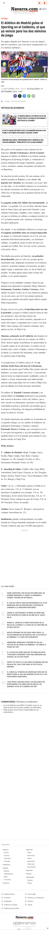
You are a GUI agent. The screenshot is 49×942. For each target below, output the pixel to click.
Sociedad (7, 861)
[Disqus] (24, 746)
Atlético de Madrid (18, 101)
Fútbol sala (30, 864)
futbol (7, 101)
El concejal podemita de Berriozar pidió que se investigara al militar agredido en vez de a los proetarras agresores (27, 674)
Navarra (6, 850)
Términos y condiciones (26, 702)
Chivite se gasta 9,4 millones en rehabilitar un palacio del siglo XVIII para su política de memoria (27, 664)
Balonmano (31, 861)
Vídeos (29, 883)
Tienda (29, 905)
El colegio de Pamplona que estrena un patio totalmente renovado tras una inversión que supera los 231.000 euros (26, 655)
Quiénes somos (9, 894)
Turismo (30, 901)
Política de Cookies (10, 905)
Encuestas (7, 879)
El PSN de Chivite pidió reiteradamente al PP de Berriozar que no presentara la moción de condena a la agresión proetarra (27, 605)
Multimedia (30, 877)
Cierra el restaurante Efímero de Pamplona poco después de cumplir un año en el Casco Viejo (26, 615)
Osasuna (6, 883)
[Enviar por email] (33, 96)
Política (6, 852)
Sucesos (7, 855)
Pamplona (6, 865)
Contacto (7, 898)
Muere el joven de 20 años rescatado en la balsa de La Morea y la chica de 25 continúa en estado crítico (27, 625)
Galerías (30, 880)
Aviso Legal (31, 894)
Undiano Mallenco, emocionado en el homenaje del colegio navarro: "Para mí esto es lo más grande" (23, 141)
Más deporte (31, 867)
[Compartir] (15, 96)
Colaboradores (8, 874)
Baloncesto (31, 855)
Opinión (5, 868)
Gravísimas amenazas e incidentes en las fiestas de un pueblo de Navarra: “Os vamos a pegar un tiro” (26, 645)
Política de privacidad (11, 908)
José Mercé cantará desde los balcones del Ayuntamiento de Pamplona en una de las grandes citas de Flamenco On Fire (26, 684)
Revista (28, 874)
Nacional (29, 870)
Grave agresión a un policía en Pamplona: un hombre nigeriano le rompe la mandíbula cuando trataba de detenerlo (26, 595)
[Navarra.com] (24, 9)
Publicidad (7, 901)
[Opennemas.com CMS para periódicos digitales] (24, 926)
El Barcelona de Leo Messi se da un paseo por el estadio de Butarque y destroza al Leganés (32, 118)
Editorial (6, 871)
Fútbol (29, 852)
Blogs (6, 877)
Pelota (29, 858)
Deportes (29, 850)
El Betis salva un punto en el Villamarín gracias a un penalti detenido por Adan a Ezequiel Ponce (24, 132)
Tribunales (7, 858)
